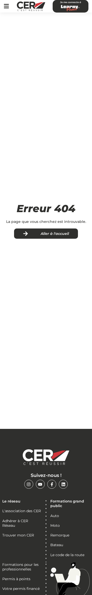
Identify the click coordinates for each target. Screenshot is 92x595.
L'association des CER (21, 511)
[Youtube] (40, 484)
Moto (55, 525)
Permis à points (16, 579)
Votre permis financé (21, 588)
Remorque (59, 535)
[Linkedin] (63, 484)
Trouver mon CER (18, 535)
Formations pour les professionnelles (20, 566)
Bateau (56, 545)
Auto (54, 515)
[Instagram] (28, 484)
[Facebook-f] (51, 484)
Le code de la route (67, 555)
